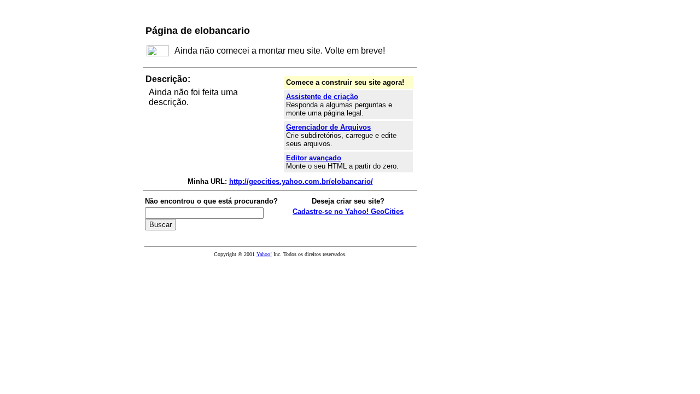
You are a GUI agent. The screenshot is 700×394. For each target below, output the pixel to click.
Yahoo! (264, 254)
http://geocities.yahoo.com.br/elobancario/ (301, 181)
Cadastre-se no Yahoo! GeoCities (348, 211)
